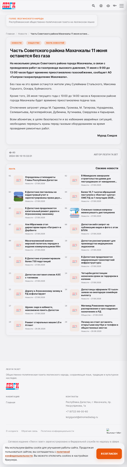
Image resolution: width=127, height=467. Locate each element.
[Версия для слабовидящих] (108, 6)
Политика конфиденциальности (57, 431)
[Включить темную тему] (101, 6)
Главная (10, 33)
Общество (34, 43)
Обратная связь (29, 431)
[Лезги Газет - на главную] (16, 5)
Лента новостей (55, 43)
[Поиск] (93, 6)
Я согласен (109, 453)
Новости (22, 33)
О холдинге (12, 431)
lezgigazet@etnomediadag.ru (82, 417)
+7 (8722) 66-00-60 (77, 411)
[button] (121, 6)
